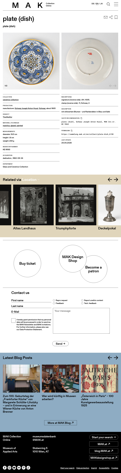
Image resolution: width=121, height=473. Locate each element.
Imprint (94, 468)
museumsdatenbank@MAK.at (44, 438)
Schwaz (42, 108)
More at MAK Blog (59, 423)
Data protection (82, 468)
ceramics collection (11, 100)
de (93, 3)
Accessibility (104, 468)
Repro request (61, 300)
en (97, 3)
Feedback (60, 303)
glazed (13, 125)
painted (20, 125)
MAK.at (102, 444)
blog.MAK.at (102, 451)
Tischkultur (7, 117)
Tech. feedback (90, 303)
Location (29, 179)
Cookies (114, 468)
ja (101, 3)
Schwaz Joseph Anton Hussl (26, 108)
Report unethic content (93, 300)
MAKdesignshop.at (102, 458)
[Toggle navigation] (116, 4)
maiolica (6, 125)
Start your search (102, 437)
